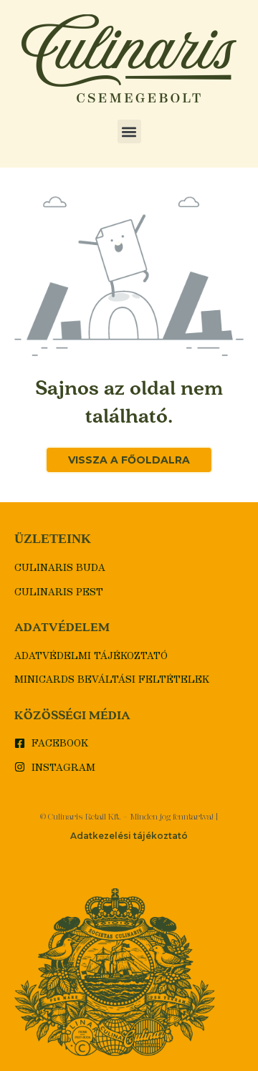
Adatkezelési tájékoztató (129, 835)
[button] (129, 131)
